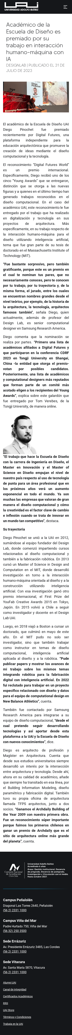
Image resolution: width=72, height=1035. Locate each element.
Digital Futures (48, 135)
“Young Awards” (24, 181)
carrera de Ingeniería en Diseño (39, 462)
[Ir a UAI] (15, 6)
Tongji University (33, 358)
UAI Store (8, 1010)
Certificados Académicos (18, 996)
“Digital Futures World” (51, 165)
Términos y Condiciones (17, 1017)
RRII (5, 1003)
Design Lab (13, 323)
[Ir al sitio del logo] (40, 6)
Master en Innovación (21, 467)
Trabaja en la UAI (13, 1023)
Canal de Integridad (14, 989)
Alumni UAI (9, 982)
